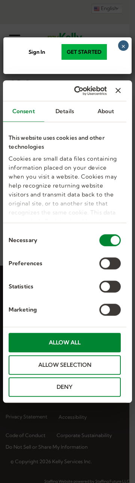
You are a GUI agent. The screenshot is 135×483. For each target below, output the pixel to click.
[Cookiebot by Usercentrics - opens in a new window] (79, 91)
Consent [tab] (23, 111)
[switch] (110, 263)
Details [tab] (65, 111)
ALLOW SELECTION (65, 364)
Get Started (84, 52)
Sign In (36, 52)
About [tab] (106, 111)
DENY (65, 386)
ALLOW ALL (65, 342)
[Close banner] (118, 90)
